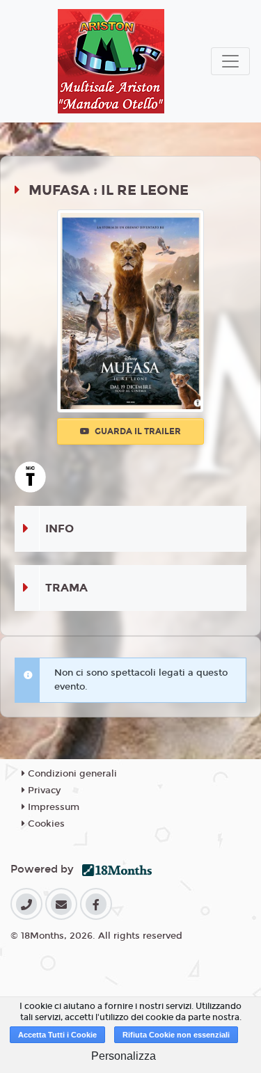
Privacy (43, 790)
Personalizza (123, 1056)
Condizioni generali (71, 773)
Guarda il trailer (137, 431)
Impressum (52, 807)
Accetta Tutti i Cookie (57, 1035)
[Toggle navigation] (230, 61)
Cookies (45, 823)
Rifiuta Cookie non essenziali (176, 1035)
